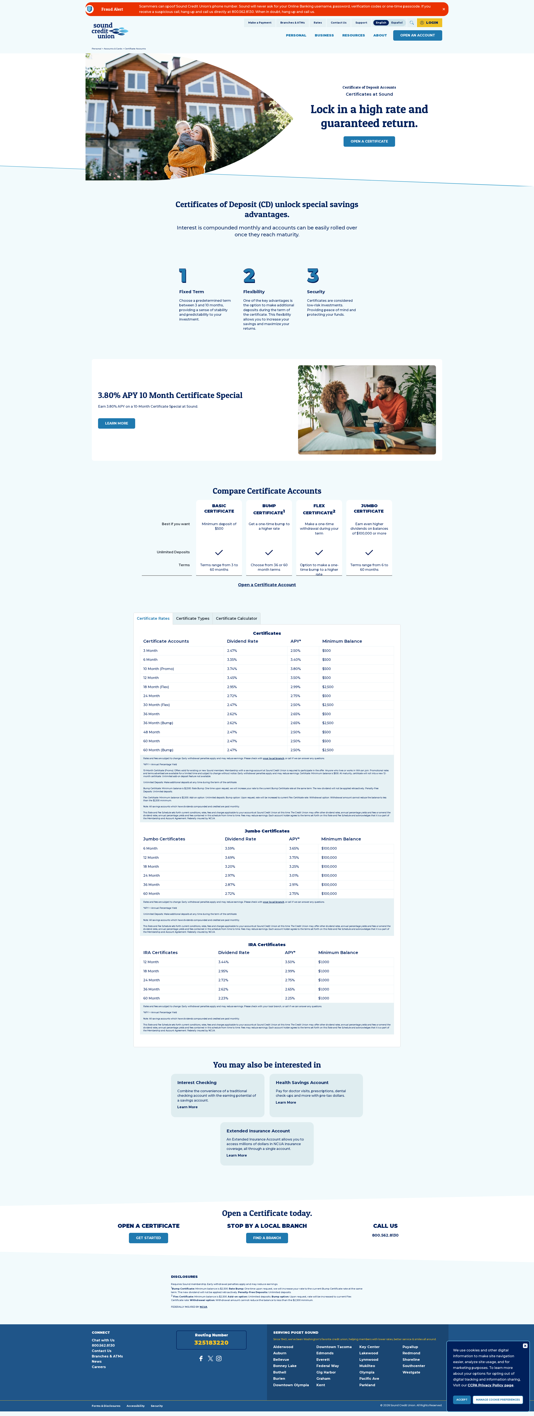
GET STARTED (148, 1238)
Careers (99, 1367)
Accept (461, 1399)
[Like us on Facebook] (202, 1360)
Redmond (411, 1353)
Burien (279, 1379)
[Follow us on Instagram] (219, 1360)
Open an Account (417, 35)
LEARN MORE (116, 423)
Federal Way (327, 1366)
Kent (320, 1385)
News (97, 1361)
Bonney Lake (285, 1366)
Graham (323, 1379)
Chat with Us (103, 1340)
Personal (296, 35)
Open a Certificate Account (267, 584)
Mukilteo (367, 1366)
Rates (318, 22)
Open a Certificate (369, 141)
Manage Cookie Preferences (498, 1399)
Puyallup (410, 1347)
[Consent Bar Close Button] (525, 1345)
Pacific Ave (369, 1379)
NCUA (203, 1306)
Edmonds (325, 1353)
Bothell (279, 1372)
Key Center (369, 1347)
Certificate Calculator (236, 618)
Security (157, 1405)
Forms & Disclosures (106, 1405)
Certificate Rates (153, 618)
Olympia (366, 1372)
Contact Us (338, 22)
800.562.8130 (385, 1235)
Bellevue (281, 1360)
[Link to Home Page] (110, 31)
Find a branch (267, 1238)
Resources (353, 35)
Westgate (411, 1372)
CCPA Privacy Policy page (491, 1385)
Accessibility (136, 1405)
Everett (323, 1360)
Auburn (279, 1353)
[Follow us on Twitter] (210, 1360)
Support (361, 22)
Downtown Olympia (291, 1385)
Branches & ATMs (292, 22)
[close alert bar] (443, 9)
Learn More (187, 1107)
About (380, 35)
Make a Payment (259, 22)
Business (324, 35)
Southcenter (414, 1366)
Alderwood (283, 1347)
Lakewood (368, 1353)
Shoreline (411, 1360)
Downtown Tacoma (334, 1347)
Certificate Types (192, 618)
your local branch (273, 758)
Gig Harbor (326, 1372)
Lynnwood (368, 1360)
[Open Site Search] (411, 22)
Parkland (367, 1385)
